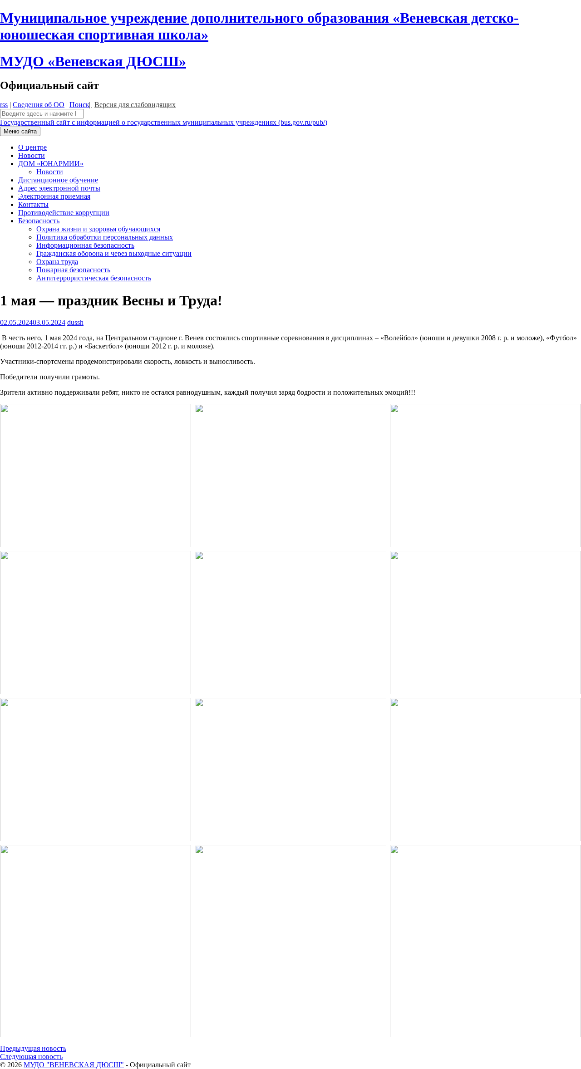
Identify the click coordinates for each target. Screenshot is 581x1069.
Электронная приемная (54, 196)
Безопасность (38, 221)
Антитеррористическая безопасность (93, 278)
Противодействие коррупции (63, 212)
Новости (31, 155)
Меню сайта (20, 131)
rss (4, 104)
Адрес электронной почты (59, 188)
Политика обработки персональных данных (104, 237)
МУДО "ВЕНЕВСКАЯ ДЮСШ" (74, 1065)
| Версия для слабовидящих (132, 104)
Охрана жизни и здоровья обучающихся (98, 229)
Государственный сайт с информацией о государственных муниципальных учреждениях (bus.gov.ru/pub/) (163, 122)
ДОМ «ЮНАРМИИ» (51, 163)
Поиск (79, 104)
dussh (75, 322)
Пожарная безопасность (73, 270)
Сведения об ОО (38, 104)
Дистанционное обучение (58, 180)
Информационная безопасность (85, 245)
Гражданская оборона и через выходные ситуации (114, 253)
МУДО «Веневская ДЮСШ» (93, 61)
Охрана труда (57, 261)
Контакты (33, 204)
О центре (32, 147)
